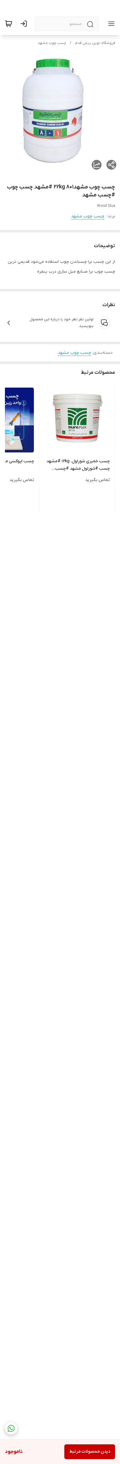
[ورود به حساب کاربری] (25, 23)
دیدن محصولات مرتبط (89, 1451)
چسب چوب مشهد (52, 43)
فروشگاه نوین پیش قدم (95, 43)
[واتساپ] (11, 1428)
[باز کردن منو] (110, 24)
